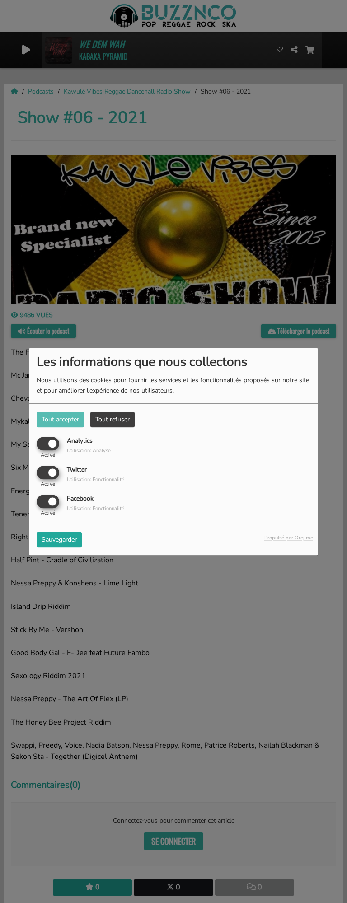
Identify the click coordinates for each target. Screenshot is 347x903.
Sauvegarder (59, 539)
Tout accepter (60, 419)
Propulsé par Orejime (288, 537)
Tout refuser (112, 419)
